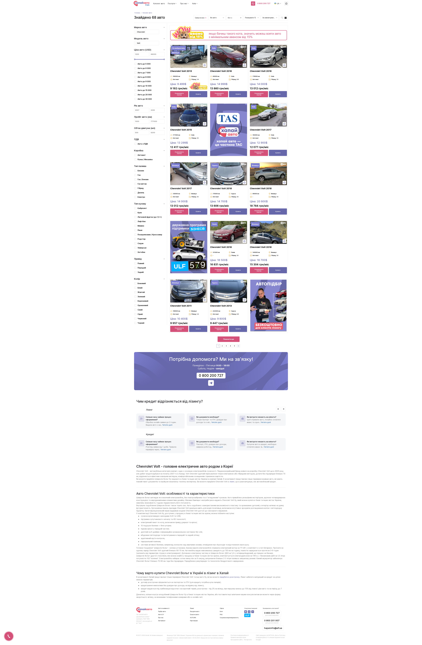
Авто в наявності (163, 608)
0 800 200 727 (263, 3)
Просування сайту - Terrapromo (241, 639)
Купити (198, 94)
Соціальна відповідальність (229, 617)
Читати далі (167, 425)
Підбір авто (162, 611)
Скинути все (199, 18)
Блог (221, 611)
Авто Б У (161, 614)
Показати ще (228, 339)
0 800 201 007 (271, 620)
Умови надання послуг (277, 637)
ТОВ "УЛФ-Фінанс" (179, 635)
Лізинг (192, 608)
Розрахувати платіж (179, 94)
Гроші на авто (194, 614)
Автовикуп (161, 620)
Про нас (160, 617)
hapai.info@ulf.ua (273, 628)
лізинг (231, 482)
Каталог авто (159, 3)
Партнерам (194, 620)
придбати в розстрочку (230, 577)
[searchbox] (146, 32)
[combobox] (217, 18)
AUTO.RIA (193, 617)
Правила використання (238, 637)
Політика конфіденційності (240, 635)
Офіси (222, 608)
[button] (204, 56)
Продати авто (194, 611)
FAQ (221, 614)
